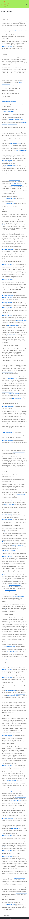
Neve (9, 918)
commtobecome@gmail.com (8, 111)
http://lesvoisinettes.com (18, 30)
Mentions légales (6, 915)
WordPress (18, 918)
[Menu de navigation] (26, 4)
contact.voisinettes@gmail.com (9, 101)
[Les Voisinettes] (5, 4)
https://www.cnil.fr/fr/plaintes (8, 550)
